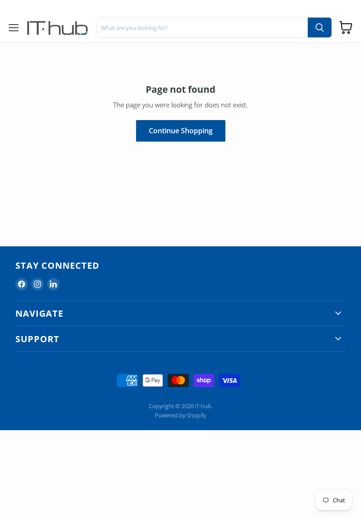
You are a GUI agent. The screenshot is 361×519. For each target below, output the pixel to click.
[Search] (320, 27)
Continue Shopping (181, 130)
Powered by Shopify (180, 415)
